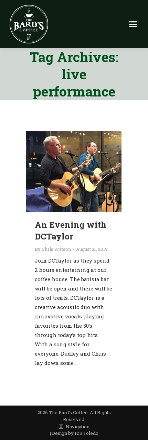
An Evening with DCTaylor (71, 230)
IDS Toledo (86, 433)
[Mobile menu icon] (133, 24)
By (53, 249)
